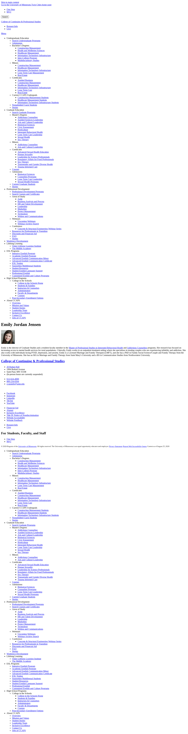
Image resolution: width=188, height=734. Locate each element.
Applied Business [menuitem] (25, 80)
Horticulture (23, 542)
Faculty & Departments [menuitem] (28, 293)
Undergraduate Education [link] (18, 38)
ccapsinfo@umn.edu (15, 384)
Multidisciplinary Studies (28, 473)
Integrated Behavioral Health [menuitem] (30, 132)
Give (9, 29)
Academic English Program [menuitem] (24, 256)
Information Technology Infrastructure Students (38, 515)
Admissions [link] (17, 172)
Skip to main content (10, 2)
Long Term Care (25, 503)
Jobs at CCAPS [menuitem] (19, 318)
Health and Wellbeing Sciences (31, 463)
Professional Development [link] (18, 189)
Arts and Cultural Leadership (30, 535)
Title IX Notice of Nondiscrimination (23, 415)
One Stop (11, 9)
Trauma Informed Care (27, 579)
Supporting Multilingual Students (26, 678)
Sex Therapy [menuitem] (23, 139)
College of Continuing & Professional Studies (21, 21)
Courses (15, 582)
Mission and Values (20, 718)
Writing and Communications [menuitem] (30, 216)
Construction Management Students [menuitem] (33, 97)
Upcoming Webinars (27, 634)
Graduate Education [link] (15, 110)
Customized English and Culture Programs (30, 688)
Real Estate (22, 488)
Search (5, 17)
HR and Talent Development (30, 616)
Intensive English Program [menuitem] (23, 253)
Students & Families (26, 698)
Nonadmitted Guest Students (24, 518)
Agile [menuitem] (20, 199)
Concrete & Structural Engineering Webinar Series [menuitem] (39, 229)
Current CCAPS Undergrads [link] (24, 95)
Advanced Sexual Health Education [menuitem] (33, 152)
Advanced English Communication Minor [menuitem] (30, 258)
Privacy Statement (115, 446)
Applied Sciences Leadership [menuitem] (30, 120)
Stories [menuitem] (15, 107)
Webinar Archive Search (28, 636)
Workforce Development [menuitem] (17, 241)
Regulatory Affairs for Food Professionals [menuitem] (36, 159)
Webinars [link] (16, 219)
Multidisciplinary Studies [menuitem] (28, 60)
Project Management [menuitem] (27, 211)
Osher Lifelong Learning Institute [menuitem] (26, 246)
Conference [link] (17, 226)
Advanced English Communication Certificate (32, 673)
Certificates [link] (17, 78)
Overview (16, 715)
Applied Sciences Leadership (30, 532)
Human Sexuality (25, 567)
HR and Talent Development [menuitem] (30, 204)
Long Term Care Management (31, 485)
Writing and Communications (30, 629)
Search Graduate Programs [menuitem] (23, 112)
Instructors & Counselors (28, 701)
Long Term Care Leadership (30, 547)
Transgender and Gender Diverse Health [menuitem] (35, 164)
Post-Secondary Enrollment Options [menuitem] (27, 298)
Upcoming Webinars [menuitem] (27, 221)
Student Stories (18, 720)
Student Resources (20, 681)
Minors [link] (15, 63)
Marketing (22, 621)
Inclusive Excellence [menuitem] (21, 313)
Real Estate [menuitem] (22, 75)
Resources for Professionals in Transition (29, 644)
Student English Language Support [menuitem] (27, 271)
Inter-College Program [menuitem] (27, 58)
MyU (9, 12)
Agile (20, 612)
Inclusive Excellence (15, 413)
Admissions (17, 456)
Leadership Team (19, 723)
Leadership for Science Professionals (34, 569)
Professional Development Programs (28, 604)
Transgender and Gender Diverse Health (35, 577)
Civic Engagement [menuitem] (26, 127)
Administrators (24, 703)
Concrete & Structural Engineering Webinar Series (39, 641)
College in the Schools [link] (22, 280)
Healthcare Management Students (32, 513)
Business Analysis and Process (31, 614)
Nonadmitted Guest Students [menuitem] (24, 105)
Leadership (22, 619)
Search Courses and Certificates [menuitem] (26, 194)
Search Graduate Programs (23, 525)
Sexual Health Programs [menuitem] (28, 182)
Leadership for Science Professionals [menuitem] (34, 157)
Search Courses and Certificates (26, 607)
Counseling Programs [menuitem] (27, 177)
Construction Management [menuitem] (29, 48)
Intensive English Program (23, 666)
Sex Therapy (23, 552)
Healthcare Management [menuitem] (28, 53)
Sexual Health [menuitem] (24, 137)
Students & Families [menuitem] (26, 285)
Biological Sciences (26, 537)
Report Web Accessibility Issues (135, 446)
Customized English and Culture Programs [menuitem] (30, 276)
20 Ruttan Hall (13, 367)
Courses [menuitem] (15, 169)
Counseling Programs (27, 589)
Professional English (21, 686)
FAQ (14, 649)
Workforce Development (17, 654)
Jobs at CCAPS (19, 730)
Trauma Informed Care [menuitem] (27, 167)
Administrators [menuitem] (24, 290)
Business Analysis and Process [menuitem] (31, 201)
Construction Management (29, 461)
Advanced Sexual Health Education (33, 565)
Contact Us (17, 728)
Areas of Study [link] (18, 196)
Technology (23, 626)
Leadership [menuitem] (22, 206)
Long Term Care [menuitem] (25, 90)
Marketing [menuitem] (22, 209)
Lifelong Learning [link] (14, 243)
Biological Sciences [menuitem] (26, 125)
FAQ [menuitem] (14, 236)
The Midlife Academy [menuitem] (21, 248)
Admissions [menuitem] (17, 43)
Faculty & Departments (28, 706)
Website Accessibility (16, 418)
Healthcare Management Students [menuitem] (32, 100)
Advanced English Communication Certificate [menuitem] (32, 261)
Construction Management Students (33, 510)
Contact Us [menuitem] (17, 315)
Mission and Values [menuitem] (20, 305)
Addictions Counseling (28, 530)
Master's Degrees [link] (19, 115)
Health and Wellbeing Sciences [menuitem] (31, 50)
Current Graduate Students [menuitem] (23, 184)
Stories (15, 520)
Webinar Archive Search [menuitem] (28, 224)
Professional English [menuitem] (21, 273)
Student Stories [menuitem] (18, 308)
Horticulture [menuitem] (23, 130)
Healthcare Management (28, 466)
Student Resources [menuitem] (20, 268)
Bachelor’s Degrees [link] (20, 45)
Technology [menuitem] (23, 214)
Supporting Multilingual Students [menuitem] (26, 266)
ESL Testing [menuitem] (17, 263)
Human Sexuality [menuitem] (25, 154)
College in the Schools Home (30, 696)
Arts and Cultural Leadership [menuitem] (30, 122)
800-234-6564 (13, 381)
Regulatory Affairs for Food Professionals (36, 572)
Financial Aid (12, 408)
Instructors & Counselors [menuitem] (28, 288)
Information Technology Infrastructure (34, 468)
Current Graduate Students (23, 597)
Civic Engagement (26, 540)
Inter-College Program (27, 470)
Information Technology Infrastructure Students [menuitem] (38, 102)
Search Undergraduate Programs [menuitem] (26, 40)
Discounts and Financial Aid (24, 646)
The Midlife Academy (21, 661)
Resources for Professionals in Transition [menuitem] (29, 231)
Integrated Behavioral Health (30, 545)
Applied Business (25, 493)
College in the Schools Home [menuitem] (30, 283)
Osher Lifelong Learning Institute (26, 659)
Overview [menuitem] (16, 303)
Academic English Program (24, 668)
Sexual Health (24, 550)
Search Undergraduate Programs (26, 453)
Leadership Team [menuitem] (19, 310)
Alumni (10, 410)
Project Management (27, 624)
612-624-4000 (13, 379)
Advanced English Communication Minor (30, 671)
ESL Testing (17, 676)
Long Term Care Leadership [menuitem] (30, 134)
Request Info (12, 26)
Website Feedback (14, 420)
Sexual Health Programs (28, 594)
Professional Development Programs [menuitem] (28, 191)
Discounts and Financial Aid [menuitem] (24, 233)
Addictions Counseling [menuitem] (28, 117)
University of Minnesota (27, 446)
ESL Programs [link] (13, 251)
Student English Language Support (27, 683)
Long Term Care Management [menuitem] (31, 73)
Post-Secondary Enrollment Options (27, 711)
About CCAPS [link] (13, 300)
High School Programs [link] (16, 278)
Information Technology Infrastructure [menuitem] (34, 55)
